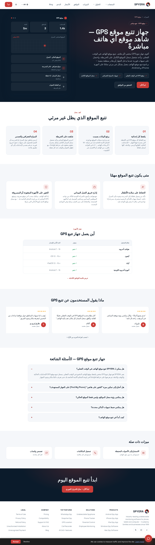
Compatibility (44, 518)
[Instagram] (141, 530)
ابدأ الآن (143, 85)
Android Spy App (112, 514)
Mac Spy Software (111, 530)
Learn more (139, 542)
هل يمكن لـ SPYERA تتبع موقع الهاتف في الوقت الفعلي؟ (100, 368)
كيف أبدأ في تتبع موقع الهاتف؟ (111, 417)
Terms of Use (21, 514)
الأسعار (67, 4)
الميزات (86, 4)
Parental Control (88, 522)
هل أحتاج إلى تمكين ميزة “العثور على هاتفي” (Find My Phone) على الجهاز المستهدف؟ (87, 387)
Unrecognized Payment (17, 530)
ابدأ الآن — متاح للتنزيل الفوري (77, 489)
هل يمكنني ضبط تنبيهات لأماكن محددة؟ (107, 407)
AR (24, 4)
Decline (26, 542)
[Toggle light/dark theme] (16, 4)
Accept (16, 542)
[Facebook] (147, 530)
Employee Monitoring (87, 526)
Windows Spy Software (109, 526)
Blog (51, 4)
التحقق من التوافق (125, 85)
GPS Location (67, 522)
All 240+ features (65, 530)
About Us (45, 526)
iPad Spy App (113, 522)
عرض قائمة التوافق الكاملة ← (77, 278)
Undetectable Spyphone (86, 514)
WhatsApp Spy (66, 514)
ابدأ (8, 4)
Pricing (46, 514)
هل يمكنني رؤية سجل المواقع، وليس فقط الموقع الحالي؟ (100, 397)
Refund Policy (21, 522)
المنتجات (111, 4)
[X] (135, 530)
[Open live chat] (148, 538)
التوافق (76, 4)
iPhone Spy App (112, 518)
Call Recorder (67, 526)
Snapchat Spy (67, 518)
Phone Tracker (89, 518)
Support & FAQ (43, 522)
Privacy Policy (21, 518)
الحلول (97, 4)
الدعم (59, 4)
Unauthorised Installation (16, 526)
